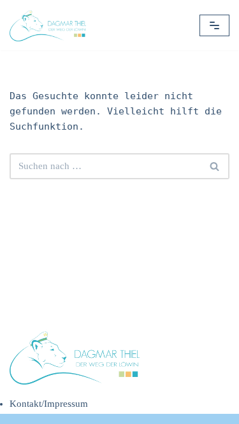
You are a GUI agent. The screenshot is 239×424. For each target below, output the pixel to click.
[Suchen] (215, 166)
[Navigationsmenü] (214, 25)
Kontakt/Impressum (49, 404)
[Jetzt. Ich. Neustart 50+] (51, 25)
